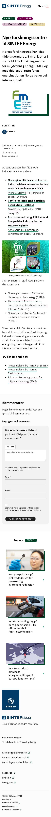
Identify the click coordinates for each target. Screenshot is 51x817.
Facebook (7, 773)
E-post (8, 491)
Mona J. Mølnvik (17, 192)
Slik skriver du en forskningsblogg (19, 742)
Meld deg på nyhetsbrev (14, 753)
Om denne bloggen (12, 737)
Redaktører (6, 799)
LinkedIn (6, 778)
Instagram (7, 782)
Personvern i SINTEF (10, 803)
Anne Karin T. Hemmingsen (23, 229)
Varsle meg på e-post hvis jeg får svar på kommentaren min (24, 469)
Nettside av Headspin (10, 810)
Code (12, 447)
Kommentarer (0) (10, 156)
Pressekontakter (9, 806)
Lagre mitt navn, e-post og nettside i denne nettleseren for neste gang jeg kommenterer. (23, 509)
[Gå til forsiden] (16, 717)
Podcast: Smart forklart (14, 757)
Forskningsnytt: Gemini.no (16, 762)
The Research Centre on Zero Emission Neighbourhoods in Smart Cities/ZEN (27, 305)
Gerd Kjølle (14, 209)
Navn (8, 477)
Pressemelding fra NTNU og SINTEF (28, 365)
